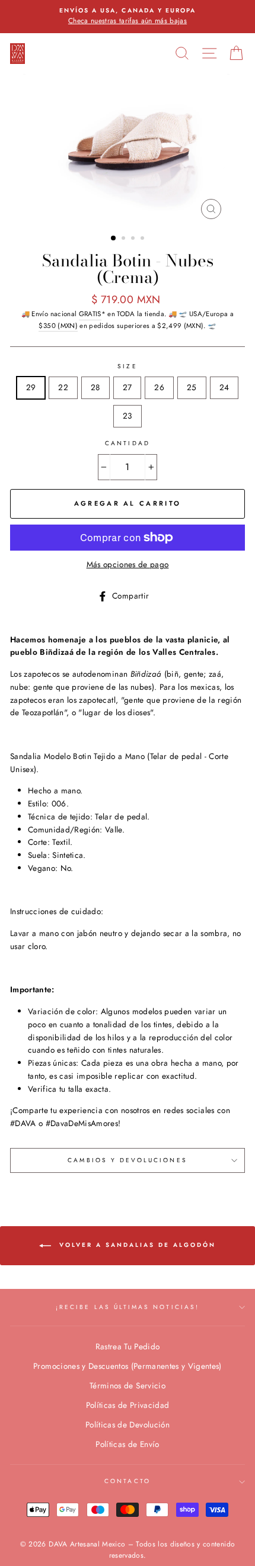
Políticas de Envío (127, 1444)
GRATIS (90, 314)
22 (63, 387)
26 (159, 387)
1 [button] (114, 239)
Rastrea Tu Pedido (127, 1346)
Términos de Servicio (127, 1385)
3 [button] (134, 239)
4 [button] (143, 239)
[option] (127, 16)
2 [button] (125, 239)
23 (127, 416)
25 (192, 387)
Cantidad (127, 443)
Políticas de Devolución (127, 1424)
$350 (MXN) (58, 325)
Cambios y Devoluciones (127, 1160)
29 (31, 387)
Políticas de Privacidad (128, 1405)
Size (127, 366)
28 (95, 387)
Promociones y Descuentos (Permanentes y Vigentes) (127, 1366)
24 (224, 387)
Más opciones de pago (128, 564)
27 (127, 387)
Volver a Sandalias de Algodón (136, 1245)
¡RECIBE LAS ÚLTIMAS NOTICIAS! (127, 1307)
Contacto (127, 1481)
